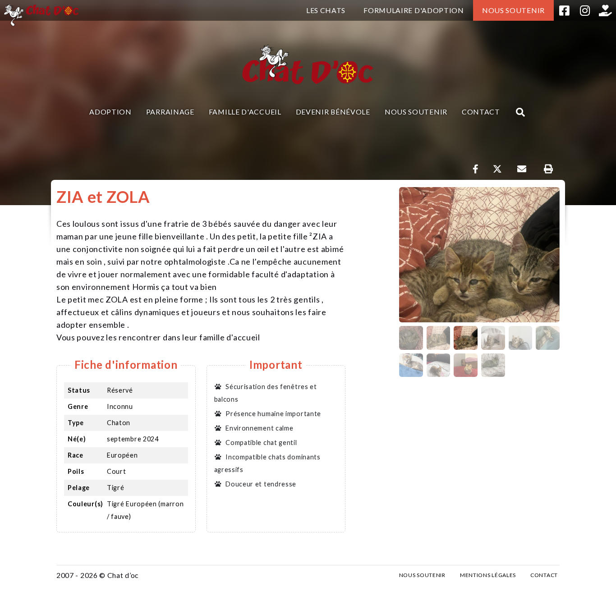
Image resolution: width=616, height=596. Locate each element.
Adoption (110, 111)
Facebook (564, 10)
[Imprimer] (548, 169)
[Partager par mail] (521, 169)
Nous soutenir (513, 10)
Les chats (325, 10)
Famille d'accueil (245, 111)
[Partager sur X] (497, 169)
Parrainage (170, 111)
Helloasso (605, 10)
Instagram (585, 10)
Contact (481, 111)
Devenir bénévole (333, 111)
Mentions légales (488, 575)
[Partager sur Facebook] (476, 169)
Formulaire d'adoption (413, 10)
